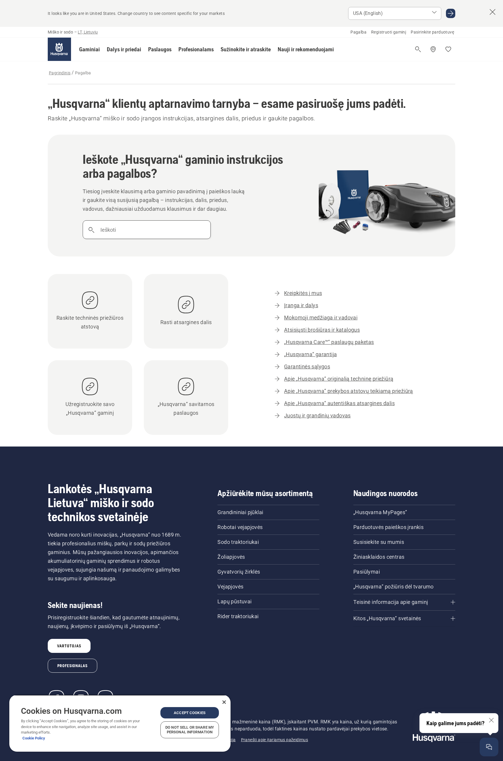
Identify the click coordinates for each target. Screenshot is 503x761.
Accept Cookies (190, 713)
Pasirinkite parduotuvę (432, 32)
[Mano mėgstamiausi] (448, 49)
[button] (89, 49)
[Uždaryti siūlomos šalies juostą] (492, 12)
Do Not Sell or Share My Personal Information (189, 729)
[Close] (224, 702)
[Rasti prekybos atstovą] (433, 49)
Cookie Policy (33, 738)
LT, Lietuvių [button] (88, 32)
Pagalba (358, 32)
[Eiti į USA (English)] (450, 13)
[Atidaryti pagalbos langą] (489, 747)
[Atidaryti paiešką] (418, 49)
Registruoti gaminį (388, 32)
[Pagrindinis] (59, 49)
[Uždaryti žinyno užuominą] (491, 720)
